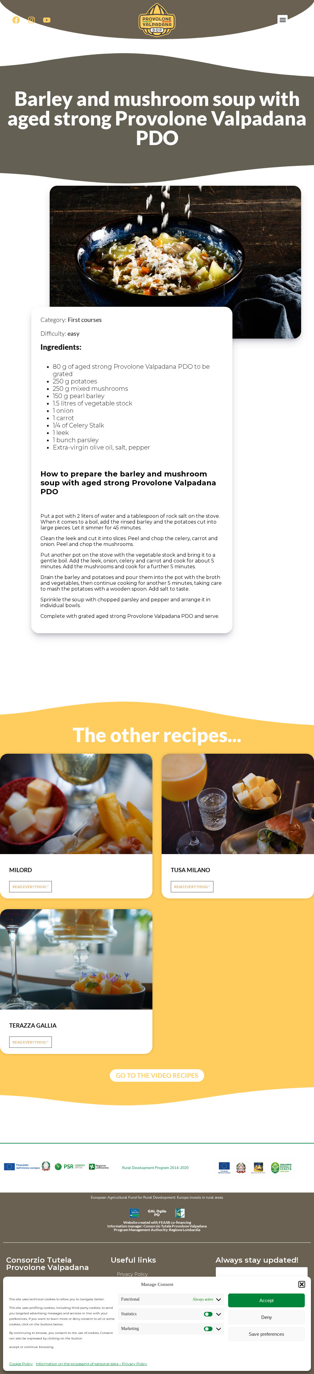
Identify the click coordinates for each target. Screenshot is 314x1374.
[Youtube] (46, 20)
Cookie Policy (21, 1363)
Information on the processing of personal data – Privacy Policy (91, 1363)
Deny (266, 1317)
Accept (266, 1300)
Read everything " (30, 886)
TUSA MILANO (190, 869)
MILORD (20, 869)
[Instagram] (31, 20)
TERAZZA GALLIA (32, 1025)
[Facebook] (16, 20)
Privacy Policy (132, 1274)
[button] (302, 1284)
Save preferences (266, 1334)
